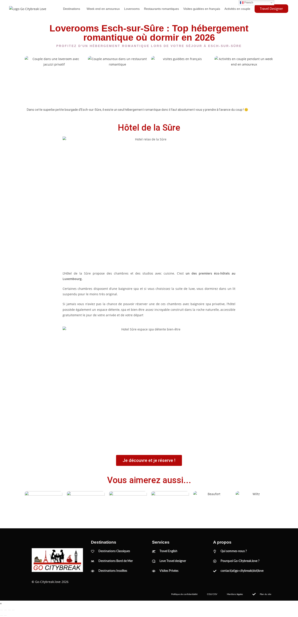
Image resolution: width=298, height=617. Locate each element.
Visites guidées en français (201, 8)
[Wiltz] (254, 505)
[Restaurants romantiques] (117, 78)
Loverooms (132, 8)
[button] (72, 8)
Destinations (71, 8)
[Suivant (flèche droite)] (5, 615)
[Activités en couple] (243, 78)
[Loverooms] (54, 78)
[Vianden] (85, 505)
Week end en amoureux (103, 8)
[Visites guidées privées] (180, 78)
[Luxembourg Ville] (43, 505)
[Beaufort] (212, 505)
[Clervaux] (128, 505)
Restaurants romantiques (161, 8)
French (248, 2)
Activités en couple (237, 8)
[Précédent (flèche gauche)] (1, 615)
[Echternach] (170, 505)
